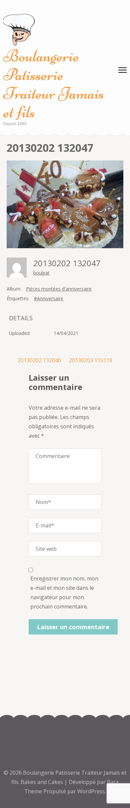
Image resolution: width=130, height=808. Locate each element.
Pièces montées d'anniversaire (59, 289)
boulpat (41, 273)
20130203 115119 (90, 360)
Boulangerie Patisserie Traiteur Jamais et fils (53, 84)
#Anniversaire (48, 298)
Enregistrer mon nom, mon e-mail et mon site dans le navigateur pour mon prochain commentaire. (64, 592)
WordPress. (91, 791)
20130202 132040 (39, 360)
